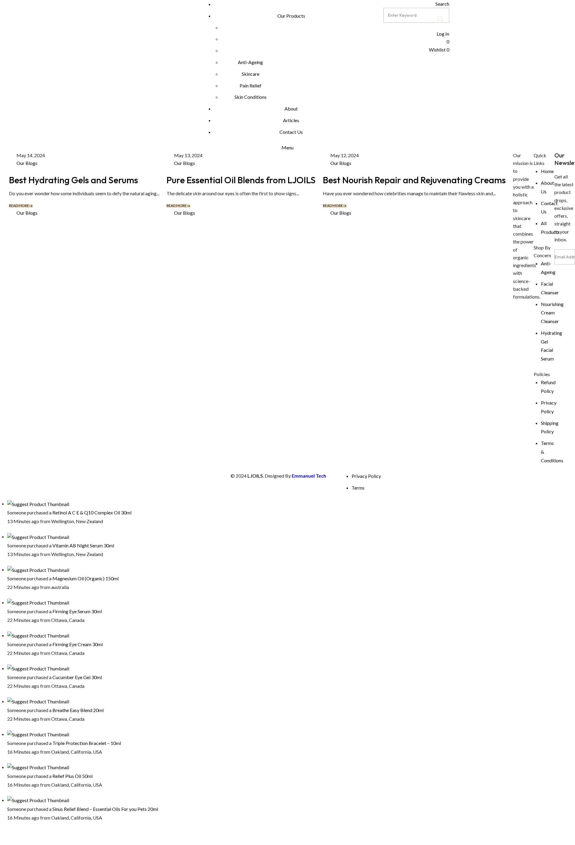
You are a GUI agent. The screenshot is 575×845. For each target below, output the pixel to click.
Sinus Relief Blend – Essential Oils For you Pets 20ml (105, 809)
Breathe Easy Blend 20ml (78, 710)
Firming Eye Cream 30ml (77, 644)
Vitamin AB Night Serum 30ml (83, 545)
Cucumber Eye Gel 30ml (77, 677)
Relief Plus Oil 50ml (72, 776)
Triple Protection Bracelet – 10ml (86, 743)
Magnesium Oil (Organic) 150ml (85, 578)
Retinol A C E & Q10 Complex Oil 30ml (91, 512)
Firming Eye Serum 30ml (77, 611)
